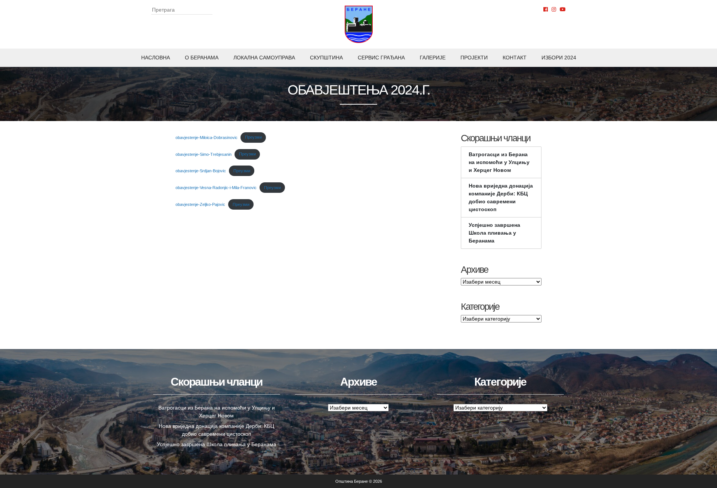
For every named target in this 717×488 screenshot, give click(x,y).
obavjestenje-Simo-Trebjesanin (204, 154)
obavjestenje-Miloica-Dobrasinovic (207, 137)
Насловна (155, 58)
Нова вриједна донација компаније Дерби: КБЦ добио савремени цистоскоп (501, 197)
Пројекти (474, 58)
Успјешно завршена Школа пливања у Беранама (494, 233)
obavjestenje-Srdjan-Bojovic (201, 171)
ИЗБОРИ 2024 (558, 58)
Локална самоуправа (264, 58)
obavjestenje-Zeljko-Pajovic (200, 204)
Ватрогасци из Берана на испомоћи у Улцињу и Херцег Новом (499, 162)
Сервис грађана (381, 58)
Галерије (433, 58)
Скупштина (326, 58)
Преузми (253, 137)
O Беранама (201, 58)
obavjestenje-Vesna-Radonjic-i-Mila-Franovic (216, 187)
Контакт (515, 58)
